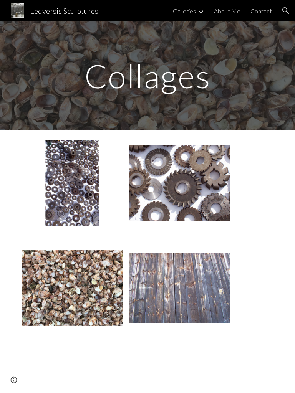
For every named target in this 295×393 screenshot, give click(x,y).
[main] (147, 75)
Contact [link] (261, 11)
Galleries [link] (184, 11)
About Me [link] (227, 11)
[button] (286, 11)
